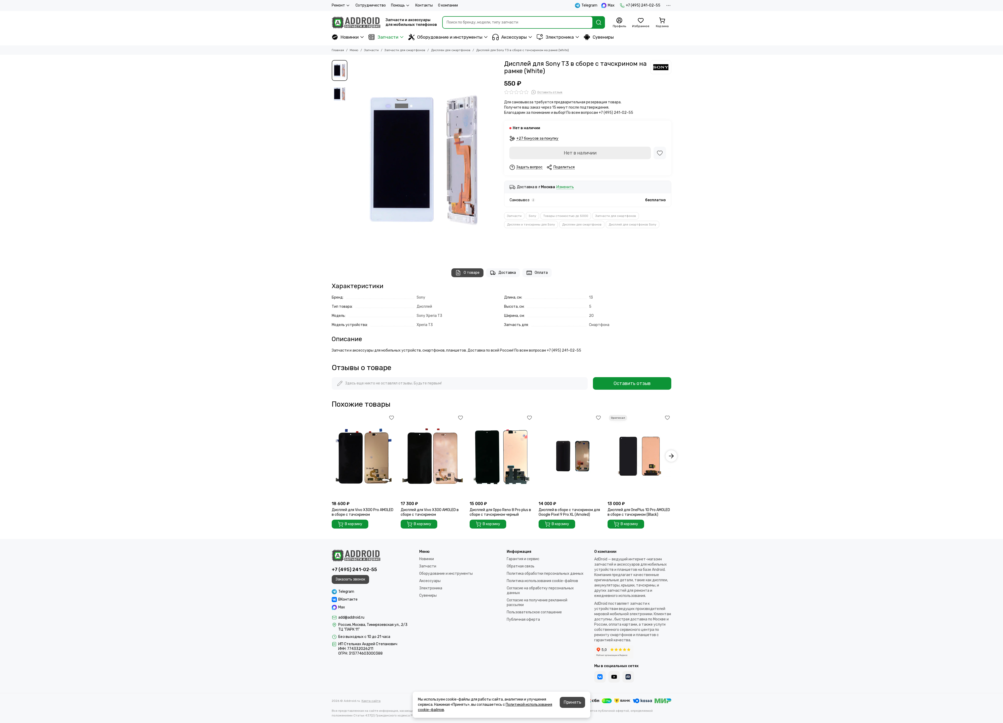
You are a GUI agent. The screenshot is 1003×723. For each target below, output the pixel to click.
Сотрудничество (370, 5)
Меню (354, 50)
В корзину (353, 524)
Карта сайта (371, 701)
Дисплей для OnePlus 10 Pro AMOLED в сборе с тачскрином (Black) (639, 512)
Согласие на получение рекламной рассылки (537, 602)
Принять (572, 702)
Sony (532, 216)
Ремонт (338, 5)
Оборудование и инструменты (449, 37)
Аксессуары (514, 37)
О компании (448, 5)
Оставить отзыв (632, 383)
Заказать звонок (350, 579)
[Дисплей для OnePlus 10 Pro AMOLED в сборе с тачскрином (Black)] (639, 456)
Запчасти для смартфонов (404, 50)
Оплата (541, 272)
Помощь (398, 5)
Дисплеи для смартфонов (450, 50)
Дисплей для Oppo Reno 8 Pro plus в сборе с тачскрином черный (500, 512)
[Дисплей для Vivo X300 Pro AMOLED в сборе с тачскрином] (363, 456)
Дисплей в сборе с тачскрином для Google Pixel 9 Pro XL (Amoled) (569, 512)
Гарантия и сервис (523, 559)
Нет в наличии (580, 153)
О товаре (472, 272)
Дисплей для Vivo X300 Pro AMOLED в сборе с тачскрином (362, 512)
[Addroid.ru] (356, 22)
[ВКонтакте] (600, 677)
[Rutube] (628, 677)
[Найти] (598, 22)
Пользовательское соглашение (534, 612)
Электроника (560, 37)
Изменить (565, 187)
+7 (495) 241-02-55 (643, 5)
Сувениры (603, 37)
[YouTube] (614, 677)
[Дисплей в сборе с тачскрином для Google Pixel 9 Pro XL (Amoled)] (570, 456)
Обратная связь (520, 566)
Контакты (424, 5)
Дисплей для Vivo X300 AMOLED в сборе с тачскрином (430, 512)
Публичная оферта (523, 619)
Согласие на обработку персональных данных (540, 590)
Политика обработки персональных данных (545, 573)
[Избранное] (660, 153)
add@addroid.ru (351, 617)
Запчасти (387, 37)
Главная (338, 50)
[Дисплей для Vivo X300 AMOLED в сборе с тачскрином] (432, 456)
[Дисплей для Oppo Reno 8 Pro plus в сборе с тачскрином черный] (501, 456)
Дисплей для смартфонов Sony (632, 224)
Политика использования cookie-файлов (542, 581)
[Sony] (661, 67)
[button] (352, 159)
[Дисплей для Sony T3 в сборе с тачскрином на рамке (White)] (424, 159)
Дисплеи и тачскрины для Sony (531, 224)
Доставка (507, 272)
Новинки (350, 37)
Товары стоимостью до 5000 (565, 216)
